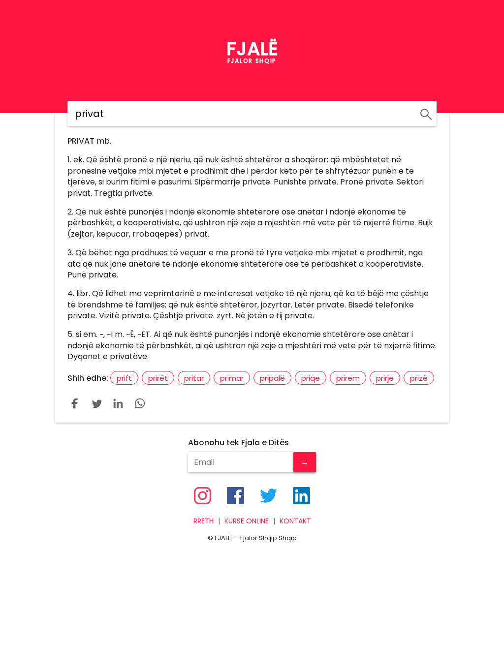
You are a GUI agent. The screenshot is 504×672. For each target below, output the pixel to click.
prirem (348, 378)
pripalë (272, 378)
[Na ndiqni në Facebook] (235, 495)
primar (232, 378)
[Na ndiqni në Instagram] (202, 495)
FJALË (252, 48)
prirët (158, 378)
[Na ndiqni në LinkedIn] (301, 495)
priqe (310, 378)
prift (124, 378)
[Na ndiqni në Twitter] (268, 495)
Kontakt (295, 521)
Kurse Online (246, 521)
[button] (74, 403)
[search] (424, 112)
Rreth (203, 521)
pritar (194, 378)
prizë (419, 378)
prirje (385, 378)
